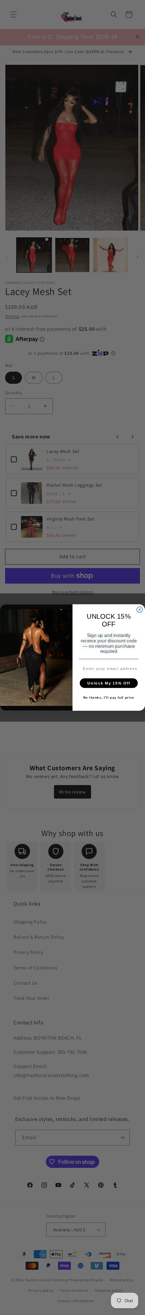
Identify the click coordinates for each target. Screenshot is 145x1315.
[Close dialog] (140, 610)
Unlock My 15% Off (108, 683)
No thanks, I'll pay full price (109, 697)
